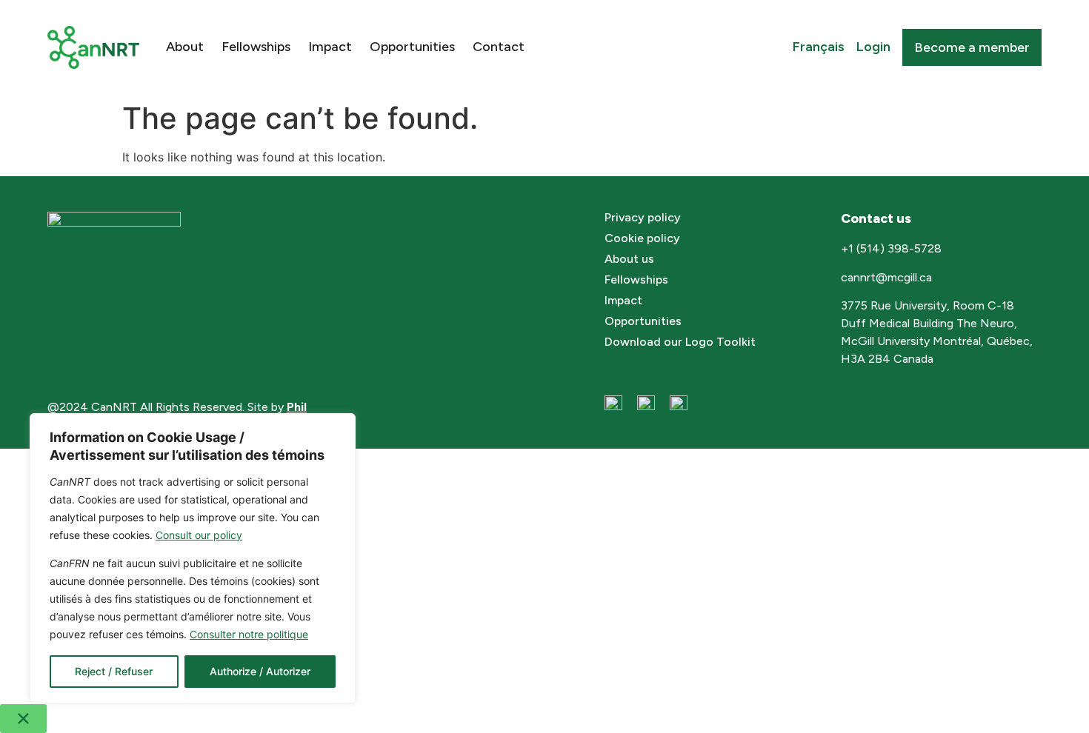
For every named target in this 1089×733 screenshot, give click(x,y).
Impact (330, 47)
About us (629, 259)
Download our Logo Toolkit (680, 342)
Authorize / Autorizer (260, 671)
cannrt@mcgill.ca (888, 277)
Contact (498, 47)
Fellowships (256, 47)
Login (873, 47)
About (185, 47)
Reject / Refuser (114, 671)
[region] (193, 558)
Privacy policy (643, 217)
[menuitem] (819, 47)
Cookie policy (642, 238)
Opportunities (412, 47)
